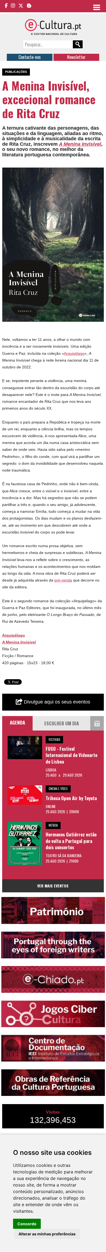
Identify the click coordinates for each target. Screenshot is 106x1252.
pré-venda (63, 580)
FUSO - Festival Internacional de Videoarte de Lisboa (71, 755)
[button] (99, 172)
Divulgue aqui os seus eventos (56, 702)
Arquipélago (74, 353)
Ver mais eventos (52, 886)
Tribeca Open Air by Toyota (71, 798)
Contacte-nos (29, 57)
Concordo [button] (26, 1223)
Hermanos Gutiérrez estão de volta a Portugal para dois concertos (71, 841)
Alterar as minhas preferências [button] (47, 1234)
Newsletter (76, 57)
